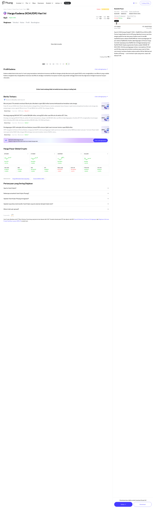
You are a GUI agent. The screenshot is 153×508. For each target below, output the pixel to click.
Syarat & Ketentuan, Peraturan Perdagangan (85, 219)
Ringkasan (7, 22)
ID (133, 3)
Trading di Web (145, 3)
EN (136, 3)
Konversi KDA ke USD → (39, 178)
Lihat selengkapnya (100, 69)
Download (143, 504)
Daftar (123, 504)
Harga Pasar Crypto (17, 9)
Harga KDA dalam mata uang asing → (21, 178)
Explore (10, 9)
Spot (25, 9)
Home (5, 9)
